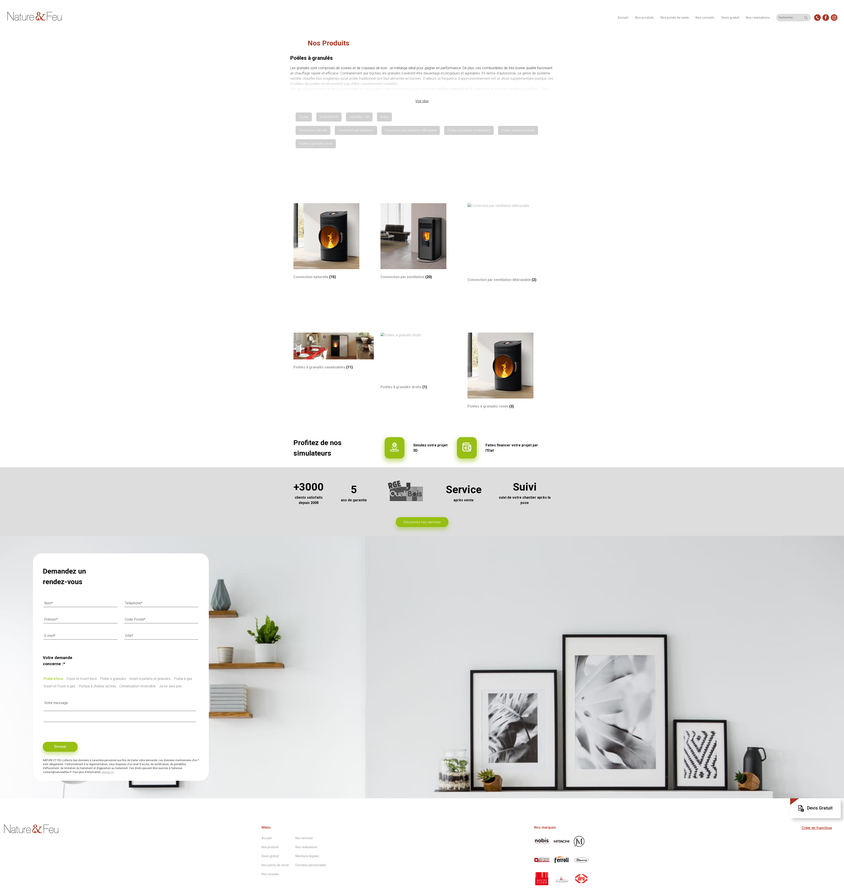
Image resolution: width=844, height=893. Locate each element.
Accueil (623, 17)
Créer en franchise (817, 828)
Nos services (304, 838)
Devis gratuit (730, 17)
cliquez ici (107, 772)
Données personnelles (310, 865)
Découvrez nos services (422, 522)
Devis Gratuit (820, 808)
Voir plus (422, 101)
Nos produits (644, 17)
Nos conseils (705, 17)
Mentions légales (307, 856)
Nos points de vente (674, 17)
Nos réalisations (758, 17)
